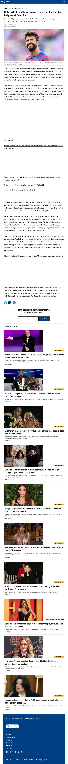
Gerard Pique (34, 69)
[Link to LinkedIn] (21, 752)
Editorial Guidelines (10, 737)
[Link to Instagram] (10, 752)
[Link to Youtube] (15, 752)
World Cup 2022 (38, 88)
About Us (8, 734)
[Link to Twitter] (12, 752)
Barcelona (46, 97)
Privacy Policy (9, 740)
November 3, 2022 (29, 190)
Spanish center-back (43, 77)
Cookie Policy (9, 743)
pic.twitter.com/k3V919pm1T (33, 185)
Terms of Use (9, 745)
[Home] (6, 1)
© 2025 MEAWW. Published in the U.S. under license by (19, 718)
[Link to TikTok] (18, 752)
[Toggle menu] (65, 2)
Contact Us (9, 748)
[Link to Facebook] (7, 752)
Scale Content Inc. (37, 718)
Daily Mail (45, 211)
